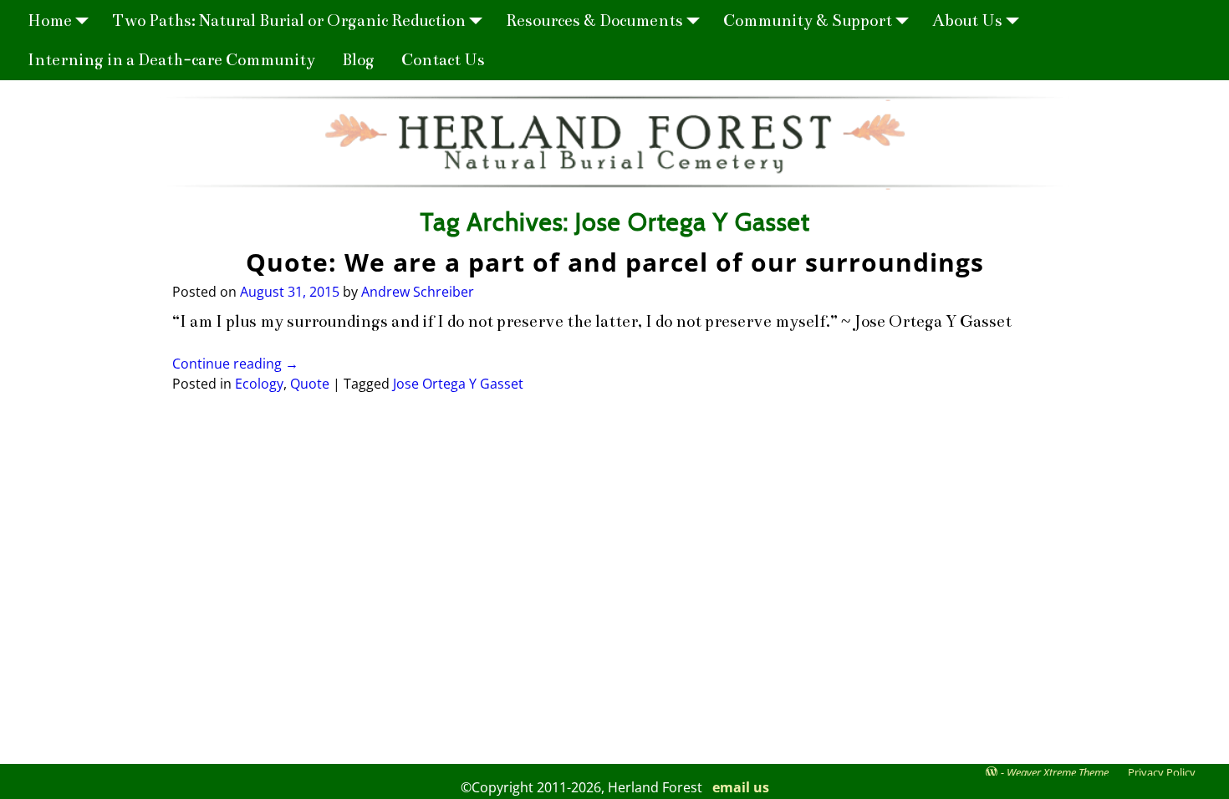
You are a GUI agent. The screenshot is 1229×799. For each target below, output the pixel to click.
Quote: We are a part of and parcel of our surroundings (615, 262)
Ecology (259, 383)
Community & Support (807, 20)
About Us (967, 20)
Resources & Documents (594, 20)
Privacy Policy (1162, 772)
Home (50, 20)
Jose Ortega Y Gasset (458, 383)
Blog (358, 59)
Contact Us (443, 59)
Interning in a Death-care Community (171, 59)
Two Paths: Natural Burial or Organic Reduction (289, 20)
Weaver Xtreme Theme (1058, 772)
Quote (309, 383)
